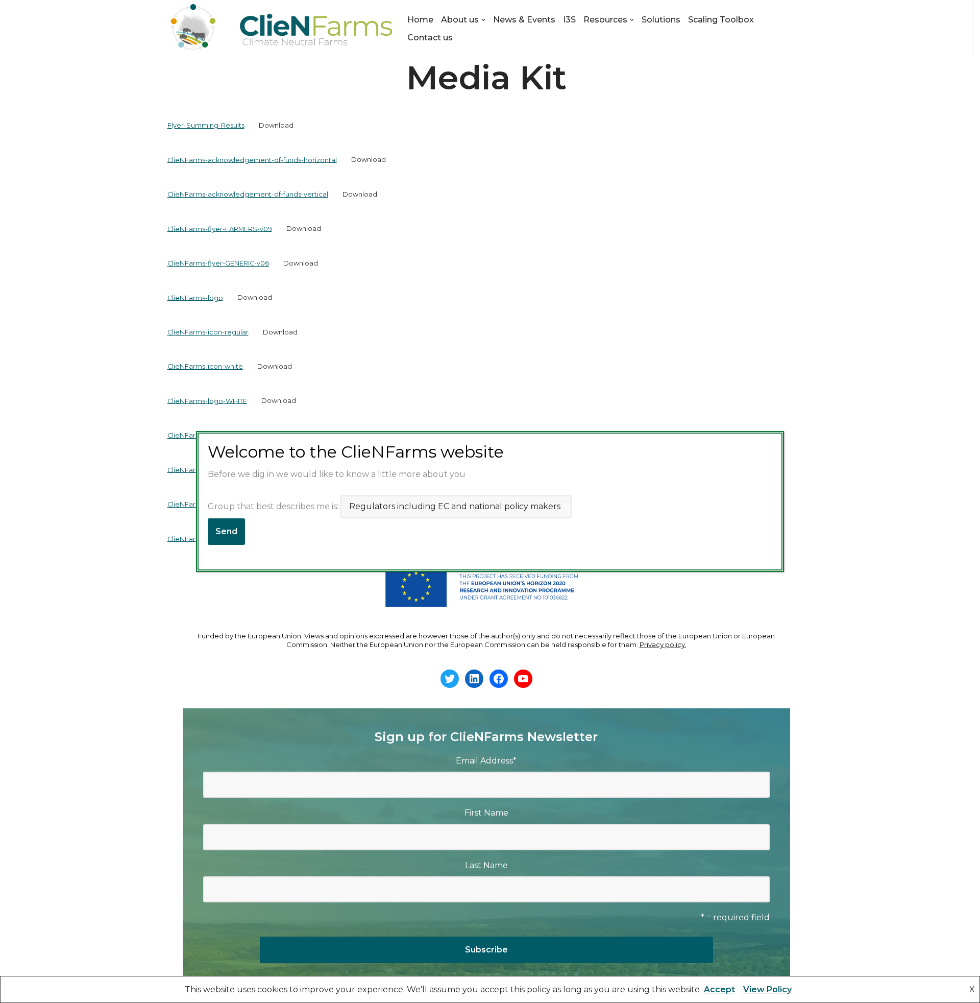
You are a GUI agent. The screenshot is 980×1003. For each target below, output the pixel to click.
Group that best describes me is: (274, 506)
